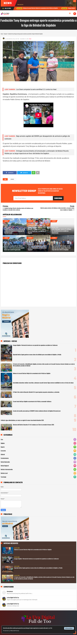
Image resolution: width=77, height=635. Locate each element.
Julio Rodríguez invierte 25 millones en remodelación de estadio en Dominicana (61, 231)
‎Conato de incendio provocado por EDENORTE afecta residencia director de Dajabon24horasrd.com (37, 411)
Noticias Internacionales (7, 469)
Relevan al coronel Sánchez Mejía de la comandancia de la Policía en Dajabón (31, 8)
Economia (3, 451)
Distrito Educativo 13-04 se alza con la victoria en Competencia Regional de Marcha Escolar (14, 231)
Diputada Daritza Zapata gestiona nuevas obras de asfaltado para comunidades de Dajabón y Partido (37, 355)
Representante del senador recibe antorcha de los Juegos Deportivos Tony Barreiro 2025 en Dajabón (61, 248)
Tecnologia (3, 477)
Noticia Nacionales (5, 462)
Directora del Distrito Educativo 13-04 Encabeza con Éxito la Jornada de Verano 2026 (33, 425)
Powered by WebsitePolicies (11, 630)
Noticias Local (4, 473)
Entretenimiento (5, 458)
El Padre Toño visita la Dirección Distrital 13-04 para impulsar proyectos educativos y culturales (36, 392)
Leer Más (50, 628)
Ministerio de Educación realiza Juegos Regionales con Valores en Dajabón (37, 248)
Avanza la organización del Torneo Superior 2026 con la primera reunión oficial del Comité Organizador (14, 248)
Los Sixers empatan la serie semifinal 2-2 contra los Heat (36, 89)
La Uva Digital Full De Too (13, 598)
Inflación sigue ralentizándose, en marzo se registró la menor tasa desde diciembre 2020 (22, 420)
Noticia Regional (5, 466)
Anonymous (10, 591)
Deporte (12, 179)
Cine (2, 439)
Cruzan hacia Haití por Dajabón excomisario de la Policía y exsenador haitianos (32, 401)
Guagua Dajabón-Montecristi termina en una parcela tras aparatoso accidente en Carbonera (35, 345)
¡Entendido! (69, 628)
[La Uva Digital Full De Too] (38, 623)
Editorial (3, 454)
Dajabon (3, 443)
